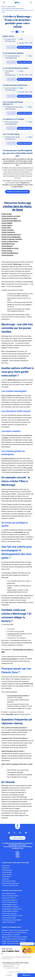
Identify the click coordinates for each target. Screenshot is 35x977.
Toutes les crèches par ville (10, 885)
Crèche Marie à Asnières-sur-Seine (12, 915)
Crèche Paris (6, 866)
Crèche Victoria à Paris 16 (9, 902)
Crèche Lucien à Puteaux (9, 913)
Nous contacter (19, 838)
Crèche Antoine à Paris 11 (9, 900)
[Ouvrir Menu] (4, 2)
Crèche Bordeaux (7, 870)
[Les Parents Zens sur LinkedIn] (9, 832)
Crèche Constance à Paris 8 (10, 896)
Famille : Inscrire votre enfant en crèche (13, 941)
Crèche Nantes (6, 876)
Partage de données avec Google (11, 964)
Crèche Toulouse (7, 874)
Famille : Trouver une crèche (10, 943)
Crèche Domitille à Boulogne (10, 907)
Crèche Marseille (7, 872)
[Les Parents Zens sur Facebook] (14, 832)
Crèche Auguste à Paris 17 (10, 904)
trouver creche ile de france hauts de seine (12, 8)
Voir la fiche (11, 47)
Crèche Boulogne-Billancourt (10, 883)
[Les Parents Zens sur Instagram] (20, 832)
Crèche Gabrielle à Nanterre (10, 911)
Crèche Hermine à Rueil (9, 918)
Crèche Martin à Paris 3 (9, 893)
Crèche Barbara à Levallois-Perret (12, 909)
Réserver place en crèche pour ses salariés (14, 937)
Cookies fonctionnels (8, 966)
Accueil (3, 6)
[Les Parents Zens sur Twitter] (26, 832)
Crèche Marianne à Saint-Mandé (11, 920)
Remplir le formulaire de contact (17, 192)
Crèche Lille (5, 879)
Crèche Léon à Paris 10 (9, 898)
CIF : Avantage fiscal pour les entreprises (14, 939)
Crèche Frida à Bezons (8, 922)
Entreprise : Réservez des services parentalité (15, 930)
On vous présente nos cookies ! (11, 968)
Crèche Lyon (5, 868)
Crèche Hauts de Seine (8, 881)
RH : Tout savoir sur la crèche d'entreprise (14, 932)
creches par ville (11, 6)
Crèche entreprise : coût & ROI (11, 934)
